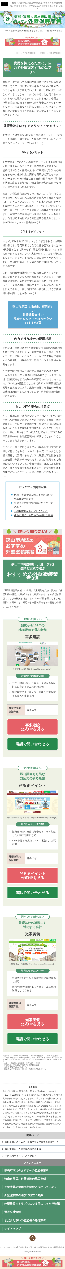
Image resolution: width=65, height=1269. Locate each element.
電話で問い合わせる (32, 744)
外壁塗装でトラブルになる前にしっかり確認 (32, 1203)
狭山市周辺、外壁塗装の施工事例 (25, 1178)
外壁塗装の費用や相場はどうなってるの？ (33, 505)
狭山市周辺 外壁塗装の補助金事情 (33, 515)
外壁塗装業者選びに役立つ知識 (23, 1195)
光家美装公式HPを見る (32, 1022)
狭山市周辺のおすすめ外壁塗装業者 (26, 1170)
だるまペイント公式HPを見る (32, 875)
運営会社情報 (12, 1211)
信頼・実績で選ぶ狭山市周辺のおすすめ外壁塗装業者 (37, 3)
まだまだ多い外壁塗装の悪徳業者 (25, 1220)
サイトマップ (12, 1228)
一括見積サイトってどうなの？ (31, 511)
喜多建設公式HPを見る (32, 727)
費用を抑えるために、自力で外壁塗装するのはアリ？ (32, 1142)
